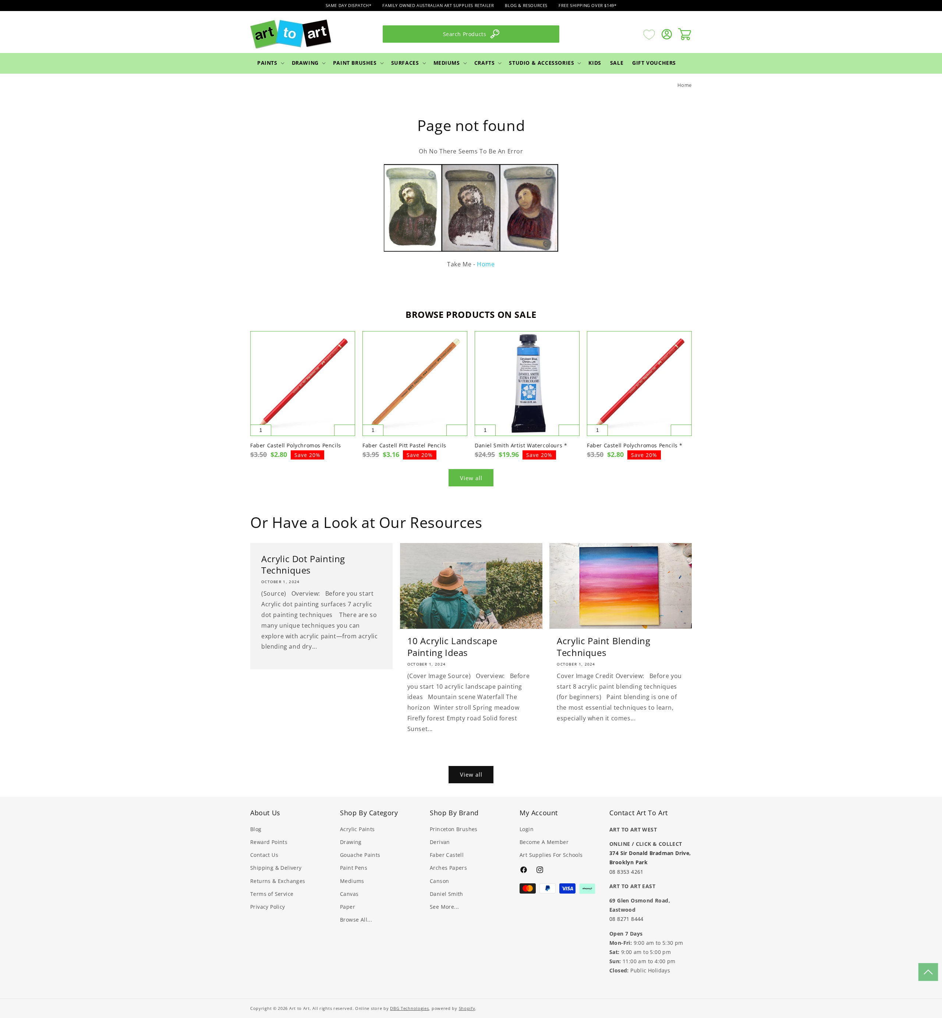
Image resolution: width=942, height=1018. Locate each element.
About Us (265, 812)
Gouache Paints (360, 854)
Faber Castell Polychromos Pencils (295, 445)
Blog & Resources (526, 5)
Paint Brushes (355, 62)
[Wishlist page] (649, 34)
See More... (444, 906)
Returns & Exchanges (277, 880)
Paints (267, 62)
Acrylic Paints (357, 829)
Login (527, 829)
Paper (347, 906)
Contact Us (264, 854)
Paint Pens (353, 868)
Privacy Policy (267, 906)
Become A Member (544, 841)
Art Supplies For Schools (551, 854)
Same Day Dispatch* (349, 5)
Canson (439, 880)
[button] (270, 63)
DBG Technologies (409, 1008)
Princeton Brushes (454, 829)
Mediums (446, 62)
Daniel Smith (446, 893)
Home (684, 85)
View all (471, 478)
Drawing (305, 62)
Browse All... (356, 919)
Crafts (484, 62)
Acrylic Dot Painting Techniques (303, 564)
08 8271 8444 (626, 918)
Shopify (467, 1008)
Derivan (440, 841)
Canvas (349, 893)
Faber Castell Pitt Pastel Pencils (404, 445)
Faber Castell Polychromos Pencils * (635, 445)
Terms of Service (271, 893)
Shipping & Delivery (276, 868)
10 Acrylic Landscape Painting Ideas (452, 646)
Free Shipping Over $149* (587, 5)
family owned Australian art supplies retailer (438, 5)
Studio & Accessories (541, 62)
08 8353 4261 (626, 871)
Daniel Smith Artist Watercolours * (521, 445)
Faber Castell (447, 854)
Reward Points (268, 841)
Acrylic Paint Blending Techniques (603, 646)
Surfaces (405, 62)
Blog (256, 829)
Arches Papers (448, 868)
